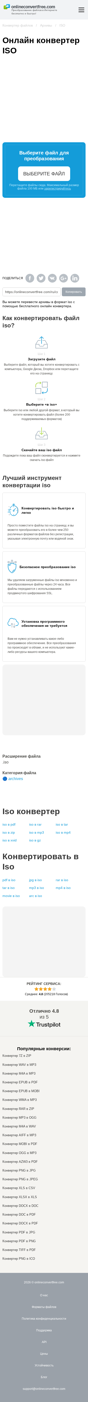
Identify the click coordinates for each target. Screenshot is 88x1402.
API (44, 1342)
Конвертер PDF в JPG (18, 1232)
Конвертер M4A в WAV (19, 1126)
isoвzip (8, 832)
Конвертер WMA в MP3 (19, 1100)
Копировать (74, 292)
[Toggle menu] (81, 10)
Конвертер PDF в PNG (19, 1241)
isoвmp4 (63, 832)
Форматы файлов (44, 1307)
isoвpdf (8, 824)
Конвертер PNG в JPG (19, 1170)
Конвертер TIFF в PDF (19, 1250)
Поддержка (44, 1330)
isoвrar (35, 824)
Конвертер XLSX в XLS (19, 1197)
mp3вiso (36, 888)
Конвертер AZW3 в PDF (20, 1162)
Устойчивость (44, 1365)
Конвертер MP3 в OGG (19, 1117)
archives (15, 779)
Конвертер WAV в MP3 (19, 1065)
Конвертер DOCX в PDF (20, 1223)
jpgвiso (35, 880)
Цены (44, 1353)
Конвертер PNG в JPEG (20, 1179)
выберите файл (44, 173)
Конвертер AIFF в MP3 (19, 1135)
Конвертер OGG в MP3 (19, 1153)
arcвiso (35, 896)
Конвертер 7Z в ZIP (16, 1056)
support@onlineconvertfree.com (44, 1389)
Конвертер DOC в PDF (19, 1214)
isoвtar (62, 824)
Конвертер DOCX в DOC (20, 1206)
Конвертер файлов (17, 25)
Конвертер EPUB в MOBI (21, 1091)
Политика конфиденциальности (44, 1318)
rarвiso (62, 880)
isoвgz (35, 840)
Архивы (46, 25)
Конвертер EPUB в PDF (20, 1082)
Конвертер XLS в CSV (18, 1188)
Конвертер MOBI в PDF (19, 1144)
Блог (44, 1377)
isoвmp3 (36, 832)
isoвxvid (9, 840)
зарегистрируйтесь (57, 188)
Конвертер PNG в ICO (18, 1258)
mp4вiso (63, 888)
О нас (44, 1295)
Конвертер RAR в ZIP (18, 1109)
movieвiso (11, 896)
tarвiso (8, 888)
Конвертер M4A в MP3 (18, 1073)
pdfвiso (8, 880)
